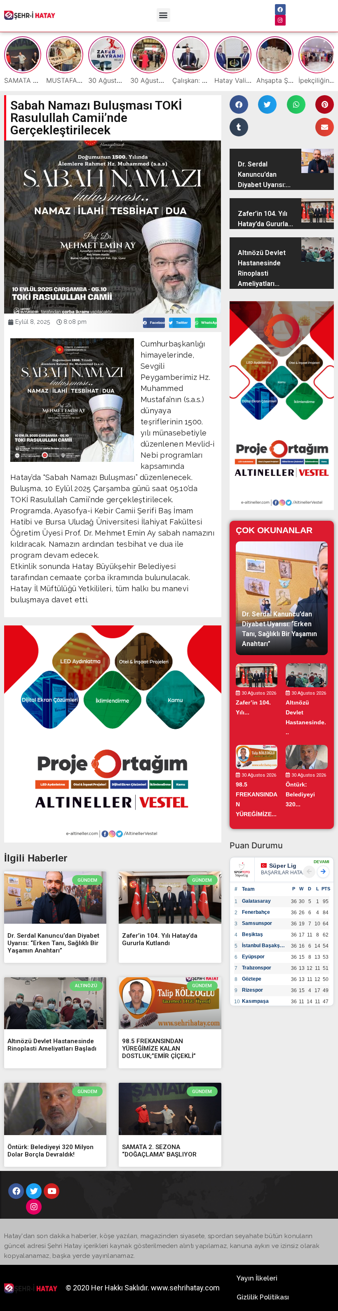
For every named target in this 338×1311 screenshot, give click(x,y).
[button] (163, 15)
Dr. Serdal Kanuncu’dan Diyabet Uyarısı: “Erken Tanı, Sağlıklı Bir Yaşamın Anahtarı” (53, 943)
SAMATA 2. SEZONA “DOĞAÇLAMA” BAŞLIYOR (159, 1150)
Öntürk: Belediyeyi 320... (300, 794)
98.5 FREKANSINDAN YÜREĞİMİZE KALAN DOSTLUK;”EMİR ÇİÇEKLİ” (159, 1048)
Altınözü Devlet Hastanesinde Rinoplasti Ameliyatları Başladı (51, 1044)
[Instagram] (280, 20)
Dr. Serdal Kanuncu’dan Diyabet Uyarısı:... (264, 174)
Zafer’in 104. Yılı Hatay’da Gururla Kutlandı (159, 939)
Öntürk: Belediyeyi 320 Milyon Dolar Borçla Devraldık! (50, 1150)
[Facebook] (280, 9)
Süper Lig (282, 865)
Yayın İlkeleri (257, 1278)
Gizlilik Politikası (263, 1297)
